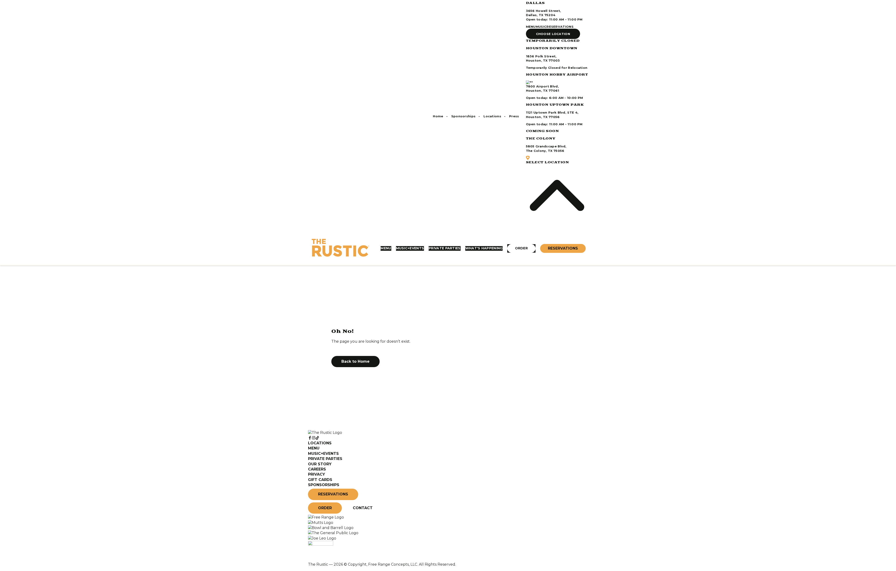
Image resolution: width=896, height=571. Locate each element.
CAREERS (317, 469)
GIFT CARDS (320, 479)
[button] (553, 34)
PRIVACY (316, 474)
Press (514, 116)
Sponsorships (463, 116)
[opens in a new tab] (326, 517)
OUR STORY (320, 464)
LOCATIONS (320, 443)
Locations (492, 116)
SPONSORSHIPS (323, 485)
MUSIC (541, 26)
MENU (531, 26)
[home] (340, 248)
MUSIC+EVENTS (410, 248)
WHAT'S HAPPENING (484, 248)
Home (438, 116)
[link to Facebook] (310, 438)
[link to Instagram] (313, 438)
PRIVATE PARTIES (445, 248)
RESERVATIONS (560, 26)
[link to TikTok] (317, 438)
